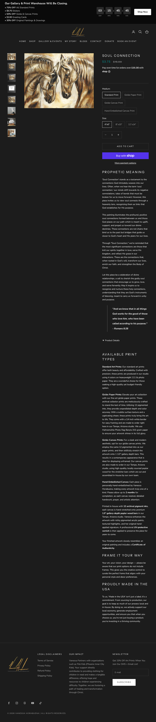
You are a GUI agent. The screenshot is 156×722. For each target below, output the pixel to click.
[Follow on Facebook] (8, 703)
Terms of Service (45, 660)
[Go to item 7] (11, 122)
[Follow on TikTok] (40, 703)
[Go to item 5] (11, 100)
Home (22, 41)
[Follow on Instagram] (16, 703)
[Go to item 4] (11, 89)
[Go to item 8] (11, 133)
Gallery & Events (50, 41)
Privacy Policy (43, 665)
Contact (96, 41)
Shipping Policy (44, 675)
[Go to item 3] (11, 78)
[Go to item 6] (11, 111)
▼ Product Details (111, 340)
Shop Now (143, 11)
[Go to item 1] (11, 56)
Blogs (83, 41)
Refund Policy (44, 670)
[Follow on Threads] (24, 703)
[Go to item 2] (11, 67)
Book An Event (127, 41)
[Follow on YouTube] (32, 703)
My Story (71, 41)
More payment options (125, 163)
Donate (110, 41)
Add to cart (125, 146)
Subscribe (124, 682)
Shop (32, 41)
